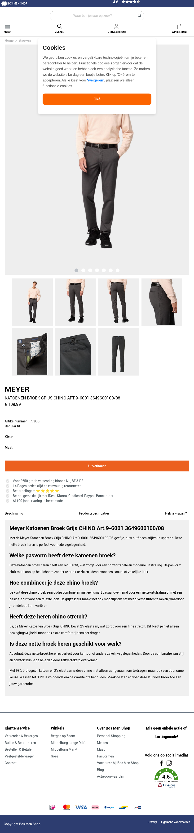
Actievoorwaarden (110, 776)
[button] (166, 778)
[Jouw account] (117, 25)
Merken (102, 743)
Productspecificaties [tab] (94, 513)
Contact (11, 763)
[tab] (14, 512)
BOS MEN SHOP (17, 3)
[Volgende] (160, 160)
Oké (97, 99)
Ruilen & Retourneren (20, 743)
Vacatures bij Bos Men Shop (118, 763)
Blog (100, 770)
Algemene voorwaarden (175, 822)
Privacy (152, 822)
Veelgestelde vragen (20, 756)
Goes (54, 756)
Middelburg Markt (64, 749)
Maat (101, 749)
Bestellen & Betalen (19, 749)
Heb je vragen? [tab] (176, 513)
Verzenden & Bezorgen (21, 736)
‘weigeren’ (95, 80)
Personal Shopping (111, 736)
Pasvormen (105, 756)
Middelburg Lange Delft (68, 743)
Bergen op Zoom (63, 736)
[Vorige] (34, 160)
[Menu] (7, 25)
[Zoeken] (139, 15)
